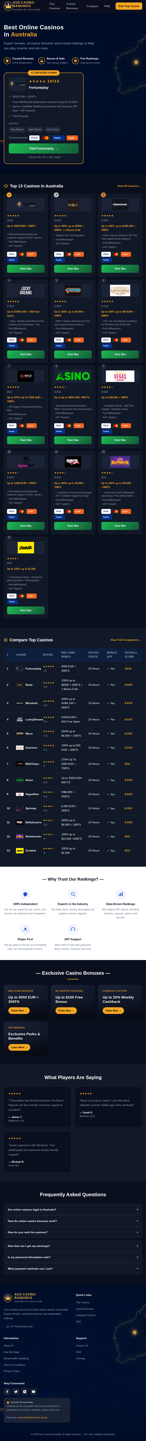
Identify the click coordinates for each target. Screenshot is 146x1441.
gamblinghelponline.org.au (33, 1417)
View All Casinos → (129, 186)
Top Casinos (54, 6)
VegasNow (32, 794)
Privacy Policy (12, 1371)
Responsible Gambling (16, 1358)
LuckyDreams (34, 719)
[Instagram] (24, 1391)
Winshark (31, 703)
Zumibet (30, 850)
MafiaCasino (33, 822)
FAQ (107, 6)
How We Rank (11, 1352)
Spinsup (30, 808)
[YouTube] (33, 1391)
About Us (9, 1345)
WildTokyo (32, 763)
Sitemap (80, 1358)
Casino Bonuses (72, 6)
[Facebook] (7, 1391)
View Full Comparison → (126, 639)
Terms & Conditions (14, 1364)
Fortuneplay (33, 668)
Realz (29, 684)
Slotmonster (33, 836)
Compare (92, 6)
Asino (29, 780)
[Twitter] (16, 1391)
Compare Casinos (86, 1315)
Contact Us (82, 1345)
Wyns (29, 733)
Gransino (31, 747)
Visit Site (26, 268)
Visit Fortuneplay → (43, 148)
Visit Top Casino (129, 6)
